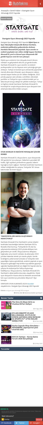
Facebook (7, 423)
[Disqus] (21, 378)
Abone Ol (39, 420)
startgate (26, 290)
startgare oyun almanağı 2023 (14, 290)
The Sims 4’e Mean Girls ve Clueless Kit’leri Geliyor (23, 303)
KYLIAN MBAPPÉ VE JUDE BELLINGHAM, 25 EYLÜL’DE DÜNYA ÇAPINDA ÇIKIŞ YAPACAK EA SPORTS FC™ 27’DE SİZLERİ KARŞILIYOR (26, 317)
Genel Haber (15, 10)
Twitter (22, 423)
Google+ (36, 423)
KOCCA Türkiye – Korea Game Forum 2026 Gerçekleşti (25, 338)
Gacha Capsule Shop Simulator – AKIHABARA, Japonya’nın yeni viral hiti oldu (26, 327)
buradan (31, 284)
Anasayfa (4, 10)
